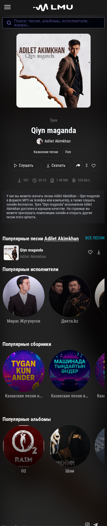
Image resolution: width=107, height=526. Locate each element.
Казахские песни (46, 152)
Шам (69, 471)
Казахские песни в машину (76, 395)
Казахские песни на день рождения (38, 395)
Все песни (95, 238)
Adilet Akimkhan (61, 239)
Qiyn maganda (31, 250)
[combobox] (53, 22)
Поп (68, 152)
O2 (23, 471)
